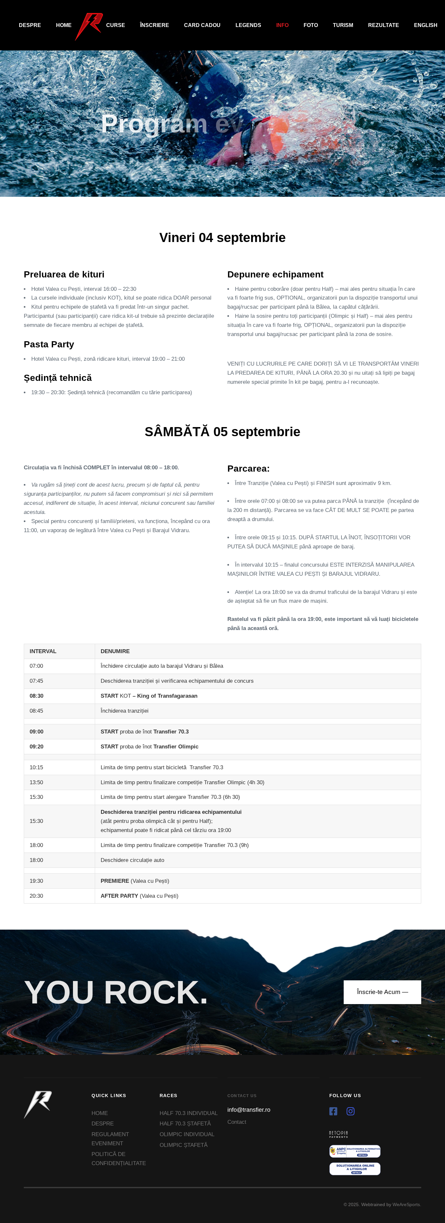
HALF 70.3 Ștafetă (185, 1124)
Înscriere (154, 25)
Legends (248, 25)
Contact (236, 1122)
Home (64, 25)
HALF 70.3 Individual (189, 1113)
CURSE (115, 25)
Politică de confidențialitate (119, 1158)
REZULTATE (383, 25)
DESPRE (30, 25)
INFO (282, 25)
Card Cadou (202, 25)
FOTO (311, 25)
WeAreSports (406, 1204)
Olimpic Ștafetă (184, 1145)
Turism (343, 25)
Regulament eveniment (110, 1139)
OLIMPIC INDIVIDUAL (187, 1134)
